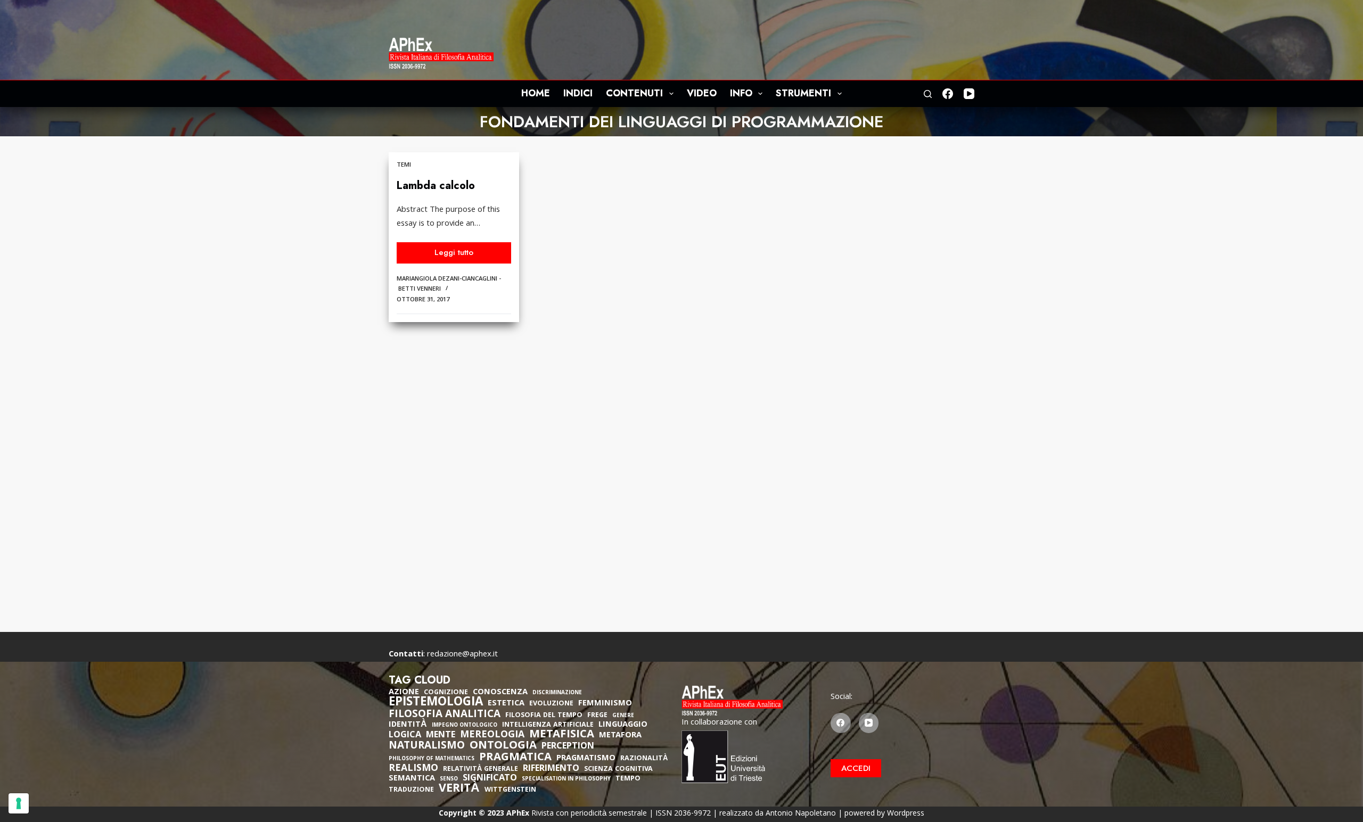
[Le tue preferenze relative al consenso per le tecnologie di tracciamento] (19, 803)
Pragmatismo (585, 758)
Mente (440, 736)
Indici (578, 93)
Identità (408, 725)
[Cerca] (928, 94)
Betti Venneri (419, 289)
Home (535, 93)
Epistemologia (436, 703)
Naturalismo (427, 746)
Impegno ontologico (464, 726)
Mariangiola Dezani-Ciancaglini (447, 279)
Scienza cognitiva (618, 769)
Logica (405, 736)
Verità (459, 790)
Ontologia (503, 746)
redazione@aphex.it (462, 655)
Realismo (413, 769)
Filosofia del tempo (543, 715)
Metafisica (561, 735)
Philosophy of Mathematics (431, 759)
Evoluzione (551, 704)
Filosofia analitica (444, 715)
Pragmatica (515, 758)
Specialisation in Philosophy (566, 780)
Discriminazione (557, 693)
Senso (449, 780)
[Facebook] (947, 93)
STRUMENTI (803, 93)
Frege (597, 715)
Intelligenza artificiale (548, 725)
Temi (404, 165)
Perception (567, 747)
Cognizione (446, 692)
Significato (490, 779)
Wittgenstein (510, 790)
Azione (404, 692)
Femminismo (605, 704)
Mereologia (492, 735)
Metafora (620, 735)
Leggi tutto (458, 254)
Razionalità (644, 758)
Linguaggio (622, 725)
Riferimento (551, 769)
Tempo (628, 779)
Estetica (506, 704)
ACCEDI (856, 768)
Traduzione (411, 790)
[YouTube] (969, 93)
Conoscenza (500, 692)
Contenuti (634, 93)
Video (702, 93)
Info (741, 93)
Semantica (412, 779)
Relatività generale (480, 769)
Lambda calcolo (436, 185)
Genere (623, 716)
